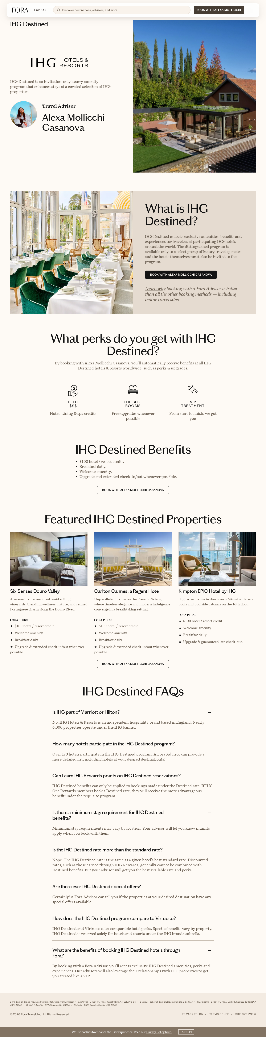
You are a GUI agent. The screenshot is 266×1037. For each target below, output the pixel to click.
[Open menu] (250, 10)
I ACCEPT (186, 1031)
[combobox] (124, 10)
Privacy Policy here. (159, 1032)
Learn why (155, 288)
